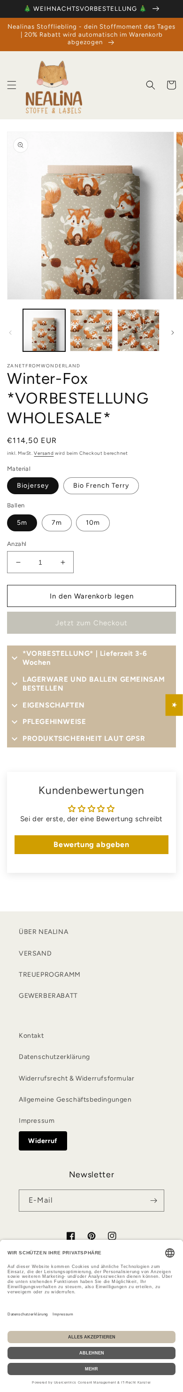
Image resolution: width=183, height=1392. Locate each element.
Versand (43, 453)
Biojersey (33, 486)
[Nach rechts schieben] (172, 332)
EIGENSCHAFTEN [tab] (54, 705)
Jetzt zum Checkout (91, 623)
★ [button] (174, 704)
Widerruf (43, 1141)
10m (93, 523)
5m (22, 523)
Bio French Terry (101, 486)
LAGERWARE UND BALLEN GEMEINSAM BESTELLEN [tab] (94, 684)
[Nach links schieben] (10, 332)
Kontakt (31, 1036)
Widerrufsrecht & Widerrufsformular (76, 1078)
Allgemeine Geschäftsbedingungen (75, 1100)
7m (57, 523)
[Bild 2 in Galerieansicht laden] (91, 330)
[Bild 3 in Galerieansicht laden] (138, 330)
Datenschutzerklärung (54, 1057)
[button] (11, 85)
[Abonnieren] (153, 1201)
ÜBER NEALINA (43, 932)
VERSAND (35, 953)
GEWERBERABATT (48, 996)
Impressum (36, 1121)
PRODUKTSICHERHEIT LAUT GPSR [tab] (84, 738)
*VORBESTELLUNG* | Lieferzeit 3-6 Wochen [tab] (85, 658)
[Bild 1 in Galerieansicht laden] (44, 330)
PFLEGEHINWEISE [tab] (54, 721)
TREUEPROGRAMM (50, 975)
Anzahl (16, 543)
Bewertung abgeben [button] (91, 844)
